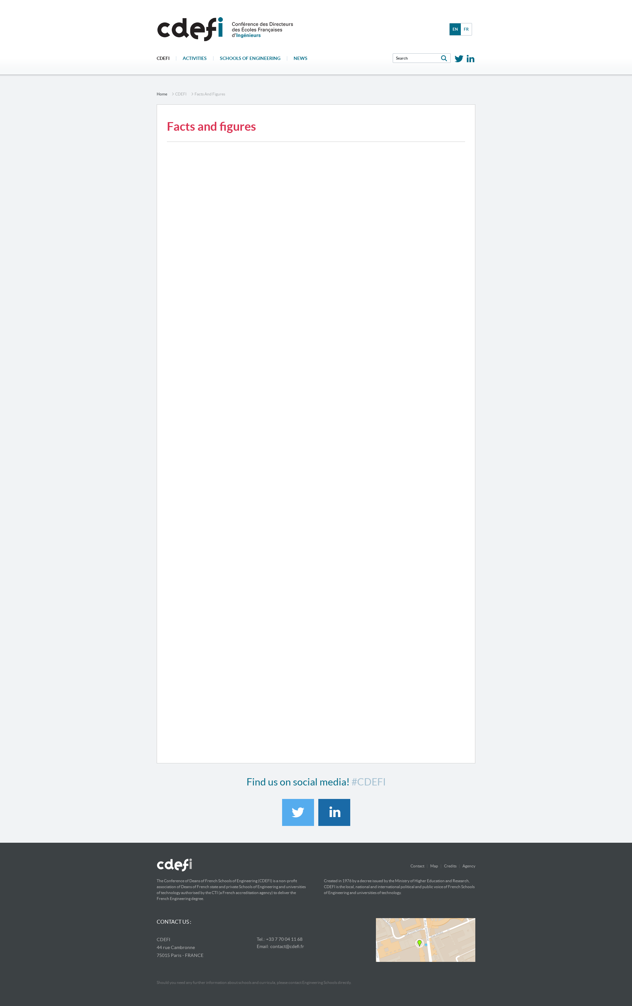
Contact (417, 866)
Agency (468, 866)
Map (434, 866)
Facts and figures (210, 94)
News (300, 58)
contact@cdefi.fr (287, 946)
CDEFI (163, 58)
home (162, 94)
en (455, 29)
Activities (195, 58)
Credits (450, 866)
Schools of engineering (250, 58)
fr (466, 29)
